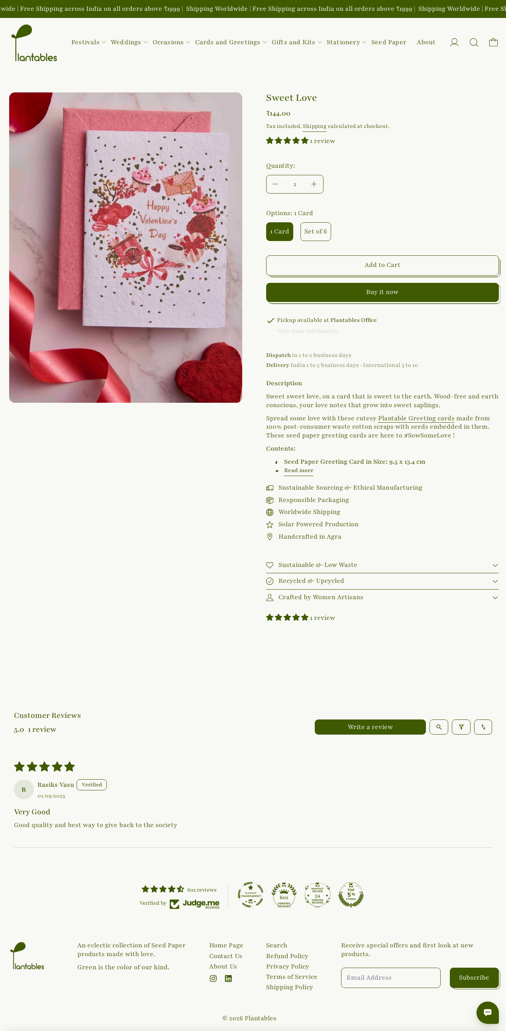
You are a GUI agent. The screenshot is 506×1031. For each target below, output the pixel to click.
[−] (275, 184)
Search (276, 945)
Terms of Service (292, 976)
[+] (314, 184)
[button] (474, 42)
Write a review (370, 727)
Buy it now (382, 292)
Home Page (226, 945)
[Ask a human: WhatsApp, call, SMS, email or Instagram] (488, 1013)
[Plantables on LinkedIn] (228, 978)
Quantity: (280, 165)
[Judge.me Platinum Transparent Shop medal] (250, 895)
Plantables (261, 1018)
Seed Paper (388, 42)
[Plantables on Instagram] (213, 978)
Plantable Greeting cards (416, 418)
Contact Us (225, 956)
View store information (307, 331)
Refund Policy (287, 956)
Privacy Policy (287, 966)
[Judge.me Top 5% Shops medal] (351, 895)
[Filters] (461, 727)
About (426, 42)
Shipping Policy (289, 987)
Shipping (315, 126)
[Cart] (493, 42)
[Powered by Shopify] (454, 42)
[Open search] (439, 727)
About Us (223, 966)
